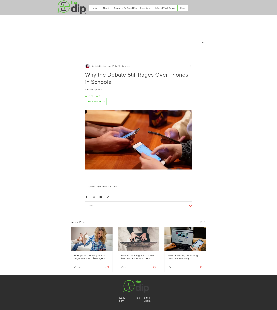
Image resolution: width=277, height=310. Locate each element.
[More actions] (190, 66)
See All (203, 222)
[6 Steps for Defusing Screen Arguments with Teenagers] (92, 239)
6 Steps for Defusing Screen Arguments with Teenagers (90, 257)
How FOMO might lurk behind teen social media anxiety (138, 257)
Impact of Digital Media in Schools (102, 186)
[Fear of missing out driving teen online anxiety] (185, 239)
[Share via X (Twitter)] (93, 196)
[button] (202, 42)
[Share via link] (107, 196)
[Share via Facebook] (86, 196)
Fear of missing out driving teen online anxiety (183, 257)
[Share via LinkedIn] (100, 196)
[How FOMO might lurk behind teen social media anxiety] (138, 239)
